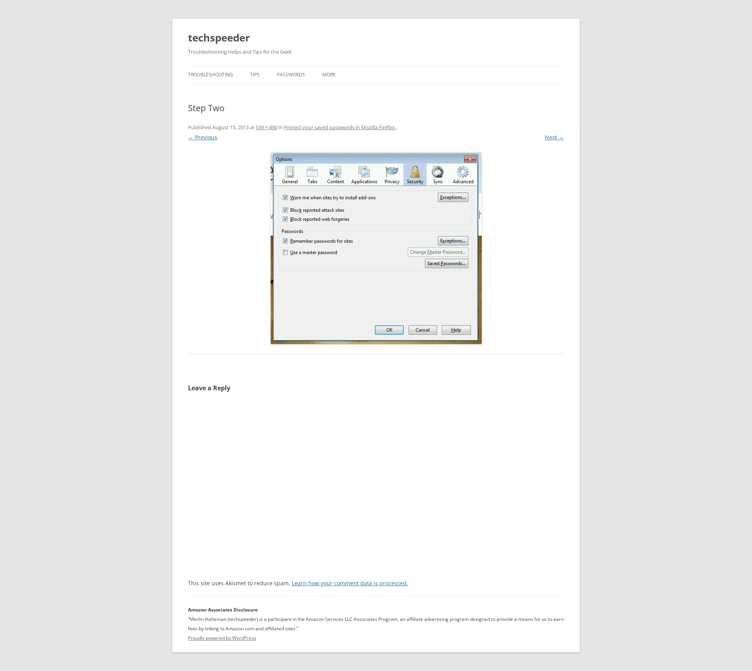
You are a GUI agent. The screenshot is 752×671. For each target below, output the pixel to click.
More (329, 74)
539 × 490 (266, 127)
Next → (554, 137)
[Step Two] (376, 248)
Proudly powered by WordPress (222, 638)
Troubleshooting (210, 74)
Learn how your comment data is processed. (350, 583)
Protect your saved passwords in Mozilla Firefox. (340, 127)
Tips (255, 74)
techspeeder (219, 38)
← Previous (202, 137)
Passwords (291, 74)
